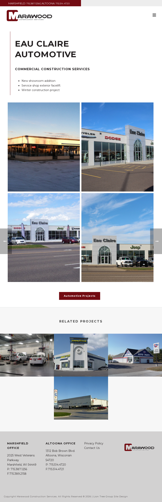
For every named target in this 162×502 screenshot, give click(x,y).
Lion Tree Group (103, 496)
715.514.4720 (63, 3)
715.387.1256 (33, 3)
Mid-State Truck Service (81, 409)
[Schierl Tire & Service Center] (81, 349)
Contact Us (92, 448)
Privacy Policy (93, 443)
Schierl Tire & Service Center (81, 366)
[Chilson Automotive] (27, 349)
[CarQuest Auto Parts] (135, 349)
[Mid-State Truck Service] (81, 392)
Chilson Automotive (27, 366)
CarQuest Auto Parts (135, 366)
